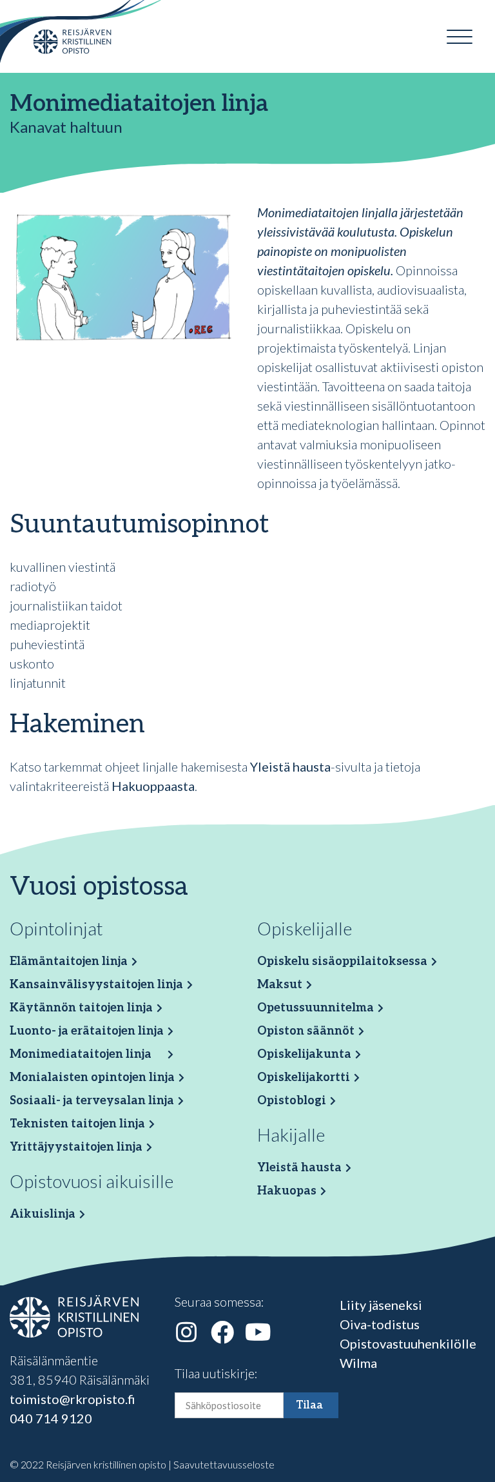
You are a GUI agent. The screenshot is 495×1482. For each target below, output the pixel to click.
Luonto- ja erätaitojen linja (87, 1031)
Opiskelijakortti (303, 1077)
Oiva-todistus (380, 1324)
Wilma (358, 1362)
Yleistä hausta (290, 766)
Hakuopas (286, 1191)
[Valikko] (459, 37)
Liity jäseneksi (381, 1304)
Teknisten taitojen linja (77, 1124)
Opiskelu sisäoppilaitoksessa (342, 961)
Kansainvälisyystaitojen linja (96, 984)
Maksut (279, 984)
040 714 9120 (51, 1418)
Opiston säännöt (305, 1031)
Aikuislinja (42, 1214)
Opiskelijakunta (304, 1054)
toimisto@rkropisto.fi (72, 1399)
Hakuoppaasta (153, 786)
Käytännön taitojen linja (81, 1008)
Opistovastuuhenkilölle (408, 1343)
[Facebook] (222, 1332)
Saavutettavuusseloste (224, 1464)
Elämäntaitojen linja (69, 961)
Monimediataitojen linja (80, 1054)
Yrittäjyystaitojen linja (76, 1147)
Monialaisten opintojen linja (92, 1077)
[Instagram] (186, 1332)
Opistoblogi (291, 1100)
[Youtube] (258, 1332)
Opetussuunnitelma (315, 1008)
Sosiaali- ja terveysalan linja (92, 1100)
